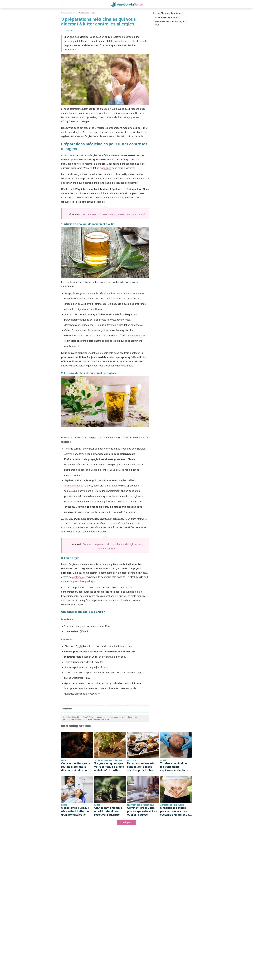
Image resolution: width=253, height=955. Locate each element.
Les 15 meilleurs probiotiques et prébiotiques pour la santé (113, 214)
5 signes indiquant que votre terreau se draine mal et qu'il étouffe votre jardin (109, 767)
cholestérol (78, 577)
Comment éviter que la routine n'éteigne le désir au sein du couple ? (76, 767)
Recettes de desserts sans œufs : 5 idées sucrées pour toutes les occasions (142, 767)
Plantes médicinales (87, 13)
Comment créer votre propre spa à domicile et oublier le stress (142, 811)
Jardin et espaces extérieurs (108, 760)
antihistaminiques (73, 485)
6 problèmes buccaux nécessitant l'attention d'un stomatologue (75, 811)
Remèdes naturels (68, 13)
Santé (163, 760)
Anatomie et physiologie (172, 805)
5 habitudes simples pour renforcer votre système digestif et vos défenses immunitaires (175, 811)
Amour (64, 760)
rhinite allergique (137, 335)
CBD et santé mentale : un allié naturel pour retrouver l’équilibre (108, 811)
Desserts (131, 760)
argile (80, 646)
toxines (107, 168)
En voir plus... (127, 822)
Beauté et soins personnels (140, 805)
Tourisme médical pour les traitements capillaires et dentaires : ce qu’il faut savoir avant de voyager (175, 767)
